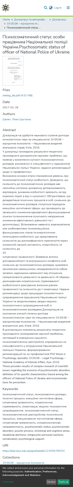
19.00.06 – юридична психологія (24, 23)
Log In (58, 8)
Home (6, 19)
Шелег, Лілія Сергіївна (17, 119)
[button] (50, 8)
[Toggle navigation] (68, 7)
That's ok (63, 481)
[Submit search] (45, 8)
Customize (7, 481)
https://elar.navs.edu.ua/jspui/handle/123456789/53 (34, 451)
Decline (51, 481)
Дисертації (59, 19)
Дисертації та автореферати (31, 19)
